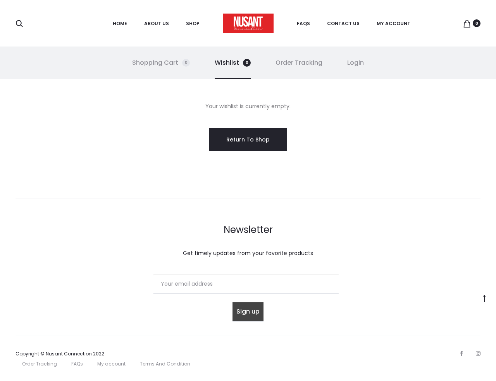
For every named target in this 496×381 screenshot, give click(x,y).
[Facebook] (461, 353)
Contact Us (343, 23)
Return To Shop (248, 139)
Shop (193, 23)
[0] (467, 23)
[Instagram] (478, 353)
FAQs (303, 23)
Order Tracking (299, 62)
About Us (156, 23)
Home (120, 23)
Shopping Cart (160, 62)
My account (393, 23)
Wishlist (231, 62)
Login (355, 62)
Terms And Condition (165, 363)
